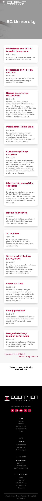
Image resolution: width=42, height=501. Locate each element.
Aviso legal (21, 463)
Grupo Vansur (21, 496)
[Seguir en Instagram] (16, 410)
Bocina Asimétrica (16, 212)
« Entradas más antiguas (14, 354)
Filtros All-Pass (14, 283)
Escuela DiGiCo (21, 483)
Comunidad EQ (21, 429)
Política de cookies (21, 468)
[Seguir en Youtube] (29, 410)
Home (21, 478)
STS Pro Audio (21, 457)
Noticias (21, 421)
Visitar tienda (21, 445)
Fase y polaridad (15, 310)
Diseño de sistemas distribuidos (17, 94)
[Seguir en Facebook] (12, 410)
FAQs (21, 438)
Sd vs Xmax (12, 233)
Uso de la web (21, 466)
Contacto (21, 488)
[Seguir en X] (25, 410)
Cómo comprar (21, 450)
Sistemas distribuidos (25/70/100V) (18, 257)
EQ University (21, 485)
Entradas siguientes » (28, 356)
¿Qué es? (21, 480)
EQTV (21, 431)
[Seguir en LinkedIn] (21, 410)
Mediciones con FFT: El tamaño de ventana (19, 50)
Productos (21, 447)
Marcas (21, 424)
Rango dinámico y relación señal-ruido (17, 334)
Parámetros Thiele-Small (20, 126)
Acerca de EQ (21, 426)
